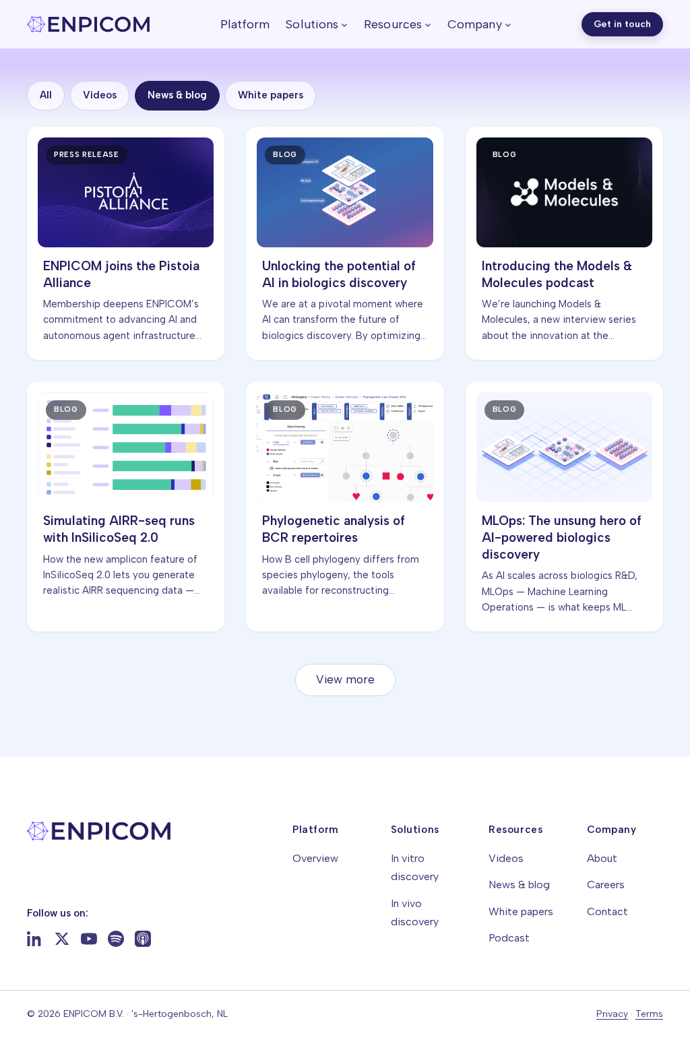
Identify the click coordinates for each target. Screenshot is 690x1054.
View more (345, 679)
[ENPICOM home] (88, 24)
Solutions (312, 24)
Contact (607, 911)
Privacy (612, 1014)
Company (474, 24)
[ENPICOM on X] (62, 939)
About (602, 858)
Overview (315, 858)
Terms (649, 1014)
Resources (393, 24)
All (46, 95)
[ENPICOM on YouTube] (89, 939)
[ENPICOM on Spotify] (116, 939)
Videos (100, 95)
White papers (270, 95)
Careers (606, 884)
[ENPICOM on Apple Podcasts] (143, 939)
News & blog (177, 95)
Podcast (509, 937)
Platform (245, 24)
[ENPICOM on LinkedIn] (35, 939)
